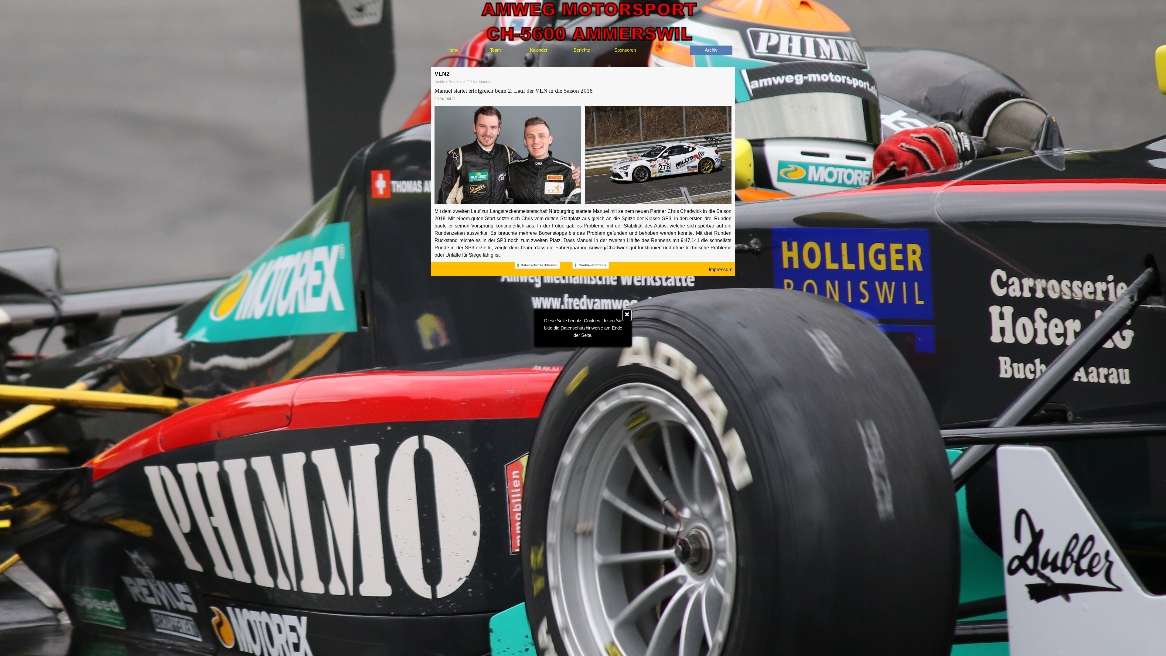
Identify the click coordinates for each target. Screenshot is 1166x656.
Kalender (538, 50)
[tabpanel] (583, 94)
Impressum (720, 269)
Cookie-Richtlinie (592, 265)
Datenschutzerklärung (539, 265)
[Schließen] (627, 315)
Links (668, 50)
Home (452, 50)
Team (495, 50)
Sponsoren (625, 50)
